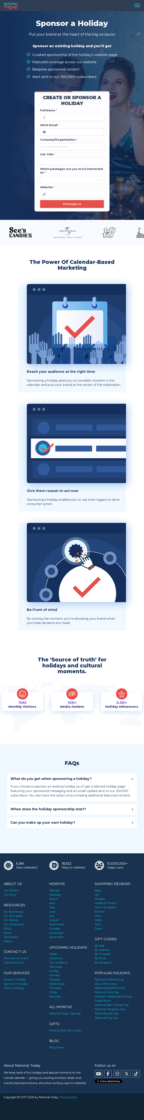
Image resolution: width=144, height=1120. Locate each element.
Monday (54, 975)
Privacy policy (68, 1097)
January (54, 890)
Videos (8, 941)
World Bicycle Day (106, 1013)
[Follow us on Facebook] (108, 1073)
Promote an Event (16, 958)
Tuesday (54, 979)
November (56, 933)
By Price (100, 958)
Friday (53, 992)
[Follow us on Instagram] (117, 1073)
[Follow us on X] (126, 1073)
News (7, 933)
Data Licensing (13, 988)
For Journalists (13, 916)
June (52, 911)
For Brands (11, 920)
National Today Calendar (65, 1013)
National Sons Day (107, 992)
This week (55, 967)
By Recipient (103, 962)
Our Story (10, 894)
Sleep (98, 920)
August (54, 920)
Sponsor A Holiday (16, 984)
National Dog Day (106, 1017)
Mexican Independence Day (113, 996)
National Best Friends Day (112, 1005)
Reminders (11, 937)
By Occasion (103, 954)
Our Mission (11, 890)
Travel (98, 928)
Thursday (55, 988)
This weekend (58, 962)
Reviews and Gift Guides (65, 1030)
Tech (98, 924)
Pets (98, 916)
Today (53, 954)
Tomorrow (56, 958)
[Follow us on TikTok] (136, 1073)
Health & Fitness (105, 903)
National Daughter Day (110, 1009)
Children (100, 899)
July (51, 916)
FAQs (7, 928)
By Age (99, 945)
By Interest (102, 950)
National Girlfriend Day (109, 979)
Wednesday (57, 984)
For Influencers (14, 924)
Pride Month (103, 1001)
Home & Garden (105, 907)
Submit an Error (14, 962)
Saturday (55, 996)
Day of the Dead (105, 984)
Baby (98, 890)
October (54, 928)
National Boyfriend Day (110, 988)
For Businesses (13, 911)
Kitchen (100, 911)
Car (97, 894)
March (53, 899)
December (56, 937)
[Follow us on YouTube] (98, 1073)
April (52, 903)
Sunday (54, 971)
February (55, 894)
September (56, 924)
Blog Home (57, 1047)
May (52, 907)
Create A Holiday (15, 979)
